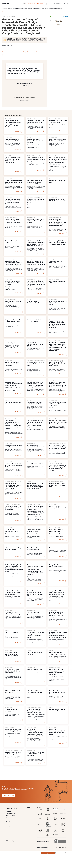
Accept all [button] (44, 852)
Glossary (8, 817)
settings (36, 852)
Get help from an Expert (9, 795)
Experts (28, 807)
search (6, 8)
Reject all (51, 852)
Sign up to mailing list (12, 808)
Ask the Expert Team (31, 809)
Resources (8, 811)
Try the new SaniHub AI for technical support (34, 3)
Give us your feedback (24, 100)
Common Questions (10, 813)
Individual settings (60, 852)
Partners (8, 826)
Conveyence (19, 52)
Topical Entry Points (56, 3)
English (25, 52)
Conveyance (40, 52)
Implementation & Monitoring (8, 52)
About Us (66, 3)
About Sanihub (9, 823)
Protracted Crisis (33, 52)
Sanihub (3, 8)
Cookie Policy (19, 853)
